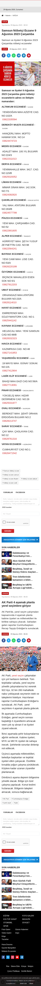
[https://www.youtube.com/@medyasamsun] (17, 957)
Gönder (7, 531)
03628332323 (9, 338)
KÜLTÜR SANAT (10, 919)
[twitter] (9, 55)
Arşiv (17, 933)
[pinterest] (29, 55)
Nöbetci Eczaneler (9, 951)
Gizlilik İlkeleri (26, 971)
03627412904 (9, 370)
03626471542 (9, 453)
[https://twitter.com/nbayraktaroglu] (8, 957)
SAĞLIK (15, 15)
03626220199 (9, 266)
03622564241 (9, 248)
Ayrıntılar (23, 983)
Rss (7, 966)
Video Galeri (6, 933)
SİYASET (26, 923)
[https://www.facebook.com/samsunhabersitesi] (3, 957)
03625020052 (9, 176)
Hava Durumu (7, 944)
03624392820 (9, 194)
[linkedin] (24, 55)
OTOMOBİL (7, 923)
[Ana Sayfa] (2, 16)
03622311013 (9, 158)
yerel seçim (17, 675)
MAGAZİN (26, 919)
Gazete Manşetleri (9, 948)
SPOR (5, 926)
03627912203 (9, 284)
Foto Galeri (6, 929)
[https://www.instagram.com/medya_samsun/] (12, 957)
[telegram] (19, 55)
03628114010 (9, 302)
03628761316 (9, 438)
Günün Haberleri (21, 929)
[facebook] (4, 55)
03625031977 (9, 402)
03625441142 (9, 320)
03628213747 (9, 421)
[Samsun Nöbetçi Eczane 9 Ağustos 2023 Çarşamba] (20, 73)
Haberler (8, 15)
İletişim (30, 966)
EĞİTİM (6, 916)
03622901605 (9, 230)
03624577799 (9, 212)
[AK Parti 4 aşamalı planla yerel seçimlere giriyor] (20, 658)
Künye (23, 966)
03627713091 (9, 385)
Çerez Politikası (13, 971)
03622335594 (9, 119)
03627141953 (9, 352)
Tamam (31, 983)
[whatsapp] (14, 55)
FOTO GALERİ (28, 916)
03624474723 (9, 140)
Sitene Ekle (15, 966)
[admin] (22, 957)
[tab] (8, 492)
